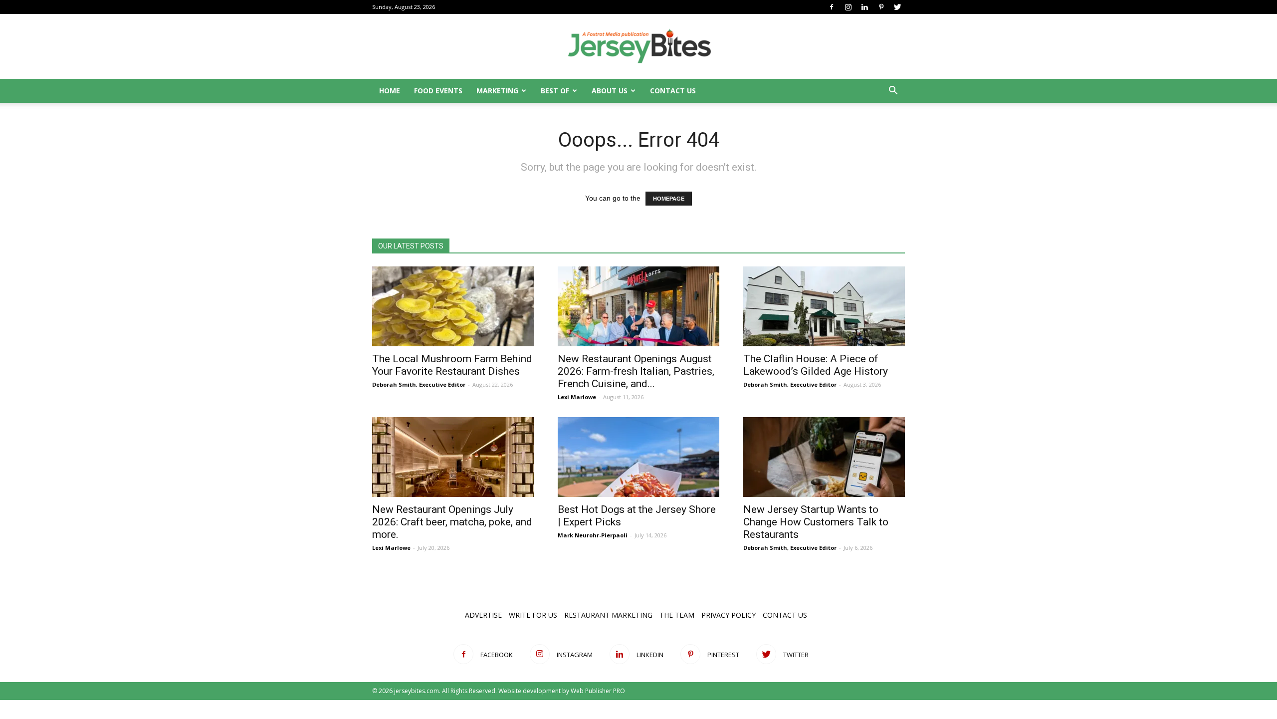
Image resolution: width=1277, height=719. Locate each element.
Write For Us (533, 615)
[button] (893, 91)
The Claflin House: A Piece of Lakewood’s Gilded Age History (815, 365)
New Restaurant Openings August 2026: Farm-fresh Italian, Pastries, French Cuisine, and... (636, 371)
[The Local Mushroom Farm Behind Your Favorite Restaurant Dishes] (453, 306)
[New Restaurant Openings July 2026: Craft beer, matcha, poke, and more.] (453, 457)
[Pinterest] (880, 7)
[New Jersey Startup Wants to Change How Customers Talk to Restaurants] (824, 457)
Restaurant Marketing (608, 615)
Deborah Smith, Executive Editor (418, 384)
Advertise (483, 615)
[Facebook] (831, 7)
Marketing (497, 90)
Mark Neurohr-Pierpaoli (593, 535)
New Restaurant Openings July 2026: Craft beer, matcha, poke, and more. (452, 521)
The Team (676, 615)
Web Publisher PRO (598, 691)
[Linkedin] (864, 7)
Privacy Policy (728, 615)
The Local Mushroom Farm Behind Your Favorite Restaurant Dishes (452, 365)
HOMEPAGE (668, 199)
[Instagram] (848, 7)
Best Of (555, 90)
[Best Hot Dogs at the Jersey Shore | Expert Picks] (638, 457)
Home (389, 90)
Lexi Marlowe (577, 397)
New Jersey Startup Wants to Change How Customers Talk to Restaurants (815, 521)
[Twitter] (897, 7)
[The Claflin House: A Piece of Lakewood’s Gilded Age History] (824, 306)
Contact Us (673, 90)
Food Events (438, 90)
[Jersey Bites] (638, 46)
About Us (610, 90)
